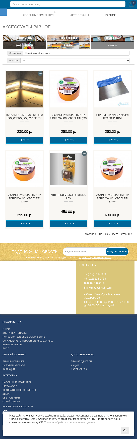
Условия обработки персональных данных (70, 422)
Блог (6, 348)
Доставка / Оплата (15, 333)
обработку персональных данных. (95, 257)
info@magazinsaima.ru (98, 287)
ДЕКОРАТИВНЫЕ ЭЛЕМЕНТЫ (19, 390)
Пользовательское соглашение (24, 337)
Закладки (9, 369)
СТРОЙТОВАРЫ (12, 401)
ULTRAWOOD (10, 386)
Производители (81, 361)
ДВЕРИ (7, 394)
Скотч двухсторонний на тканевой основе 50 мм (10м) (24, 198)
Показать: (14, 60)
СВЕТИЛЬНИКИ (11, 398)
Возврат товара (13, 344)
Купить (25, 140)
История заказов (14, 365)
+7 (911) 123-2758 (95, 278)
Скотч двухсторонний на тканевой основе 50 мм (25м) (112, 198)
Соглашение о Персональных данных (28, 341)
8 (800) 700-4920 (94, 283)
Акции (75, 365)
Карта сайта (79, 369)
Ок (125, 430)
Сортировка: (15, 53)
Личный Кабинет (13, 361)
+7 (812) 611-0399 (95, 274)
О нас (6, 329)
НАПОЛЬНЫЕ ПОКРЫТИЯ (17, 382)
